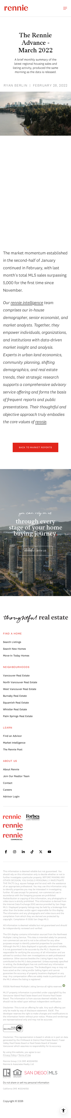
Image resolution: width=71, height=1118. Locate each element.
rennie (40, 421)
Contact (7, 783)
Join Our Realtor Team (16, 776)
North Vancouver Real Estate (20, 682)
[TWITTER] (41, 852)
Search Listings (12, 642)
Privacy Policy (10, 1055)
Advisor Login (11, 796)
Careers (7, 789)
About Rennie (11, 769)
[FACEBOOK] (6, 852)
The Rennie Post (12, 749)
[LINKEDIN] (23, 852)
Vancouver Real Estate (16, 675)
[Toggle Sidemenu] (65, 8)
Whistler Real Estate (15, 709)
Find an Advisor (12, 736)
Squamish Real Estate (16, 702)
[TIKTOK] (32, 852)
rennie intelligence (27, 302)
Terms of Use (24, 1055)
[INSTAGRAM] (14, 852)
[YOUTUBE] (49, 852)
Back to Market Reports (35, 447)
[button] (35, 550)
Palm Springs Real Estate (18, 716)
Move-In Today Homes (16, 655)
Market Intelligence (14, 742)
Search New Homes (14, 648)
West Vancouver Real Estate (19, 689)
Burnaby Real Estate (15, 695)
